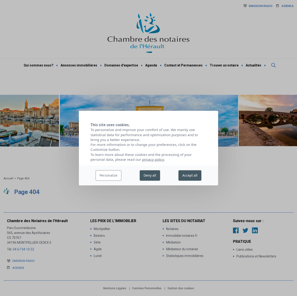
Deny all (150, 175)
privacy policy (153, 159)
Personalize (108, 175)
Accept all (189, 175)
